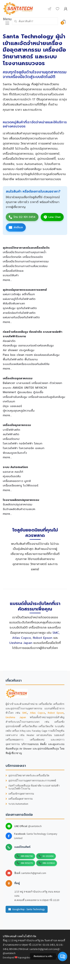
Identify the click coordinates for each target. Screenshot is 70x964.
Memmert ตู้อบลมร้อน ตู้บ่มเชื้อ (23, 392)
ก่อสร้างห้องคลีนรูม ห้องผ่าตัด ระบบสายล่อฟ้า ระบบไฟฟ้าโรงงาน (34, 787)
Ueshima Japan (20, 642)
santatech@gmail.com (33, 873)
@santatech (35, 826)
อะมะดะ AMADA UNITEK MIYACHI (25, 387)
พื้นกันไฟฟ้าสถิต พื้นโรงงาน (20, 359)
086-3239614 (49, 863)
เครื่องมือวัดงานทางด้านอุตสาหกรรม (26, 261)
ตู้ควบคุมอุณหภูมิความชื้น (19, 410)
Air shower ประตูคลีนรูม (18, 350)
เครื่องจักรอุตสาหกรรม (17, 378)
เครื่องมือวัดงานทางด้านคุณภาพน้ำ (24, 252)
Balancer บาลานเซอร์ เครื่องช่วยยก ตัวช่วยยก (32, 383)
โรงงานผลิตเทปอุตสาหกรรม (21, 500)
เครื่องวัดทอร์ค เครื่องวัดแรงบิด (23, 257)
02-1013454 (48, 856)
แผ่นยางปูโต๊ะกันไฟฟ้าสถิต (19, 299)
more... (7, 280)
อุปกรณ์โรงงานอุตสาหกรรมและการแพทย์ (32, 780)
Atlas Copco (21, 637)
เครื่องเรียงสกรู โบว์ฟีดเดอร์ (20, 485)
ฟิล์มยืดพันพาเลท (14, 303)
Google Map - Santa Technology (28, 909)
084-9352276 (27, 863)
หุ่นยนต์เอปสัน (12, 476)
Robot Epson (42, 637)
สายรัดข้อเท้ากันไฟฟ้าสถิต (19, 313)
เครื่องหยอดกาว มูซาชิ (17, 481)
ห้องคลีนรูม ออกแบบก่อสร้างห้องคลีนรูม (28, 345)
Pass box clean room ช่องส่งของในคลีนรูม (31, 355)
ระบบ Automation (15, 467)
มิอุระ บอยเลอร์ (12, 406)
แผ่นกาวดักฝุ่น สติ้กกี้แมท (19, 294)
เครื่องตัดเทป (11, 439)
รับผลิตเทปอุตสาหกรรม (17, 504)
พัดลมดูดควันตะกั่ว (15, 453)
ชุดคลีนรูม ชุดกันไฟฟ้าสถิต (20, 308)
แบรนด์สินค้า (11, 275)
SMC (55, 632)
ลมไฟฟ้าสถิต (11, 434)
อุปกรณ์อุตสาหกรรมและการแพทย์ (25, 289)
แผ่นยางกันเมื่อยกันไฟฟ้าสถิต (21, 317)
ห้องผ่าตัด (9, 341)
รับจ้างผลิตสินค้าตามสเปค (19, 509)
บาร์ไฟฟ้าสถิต (11, 429)
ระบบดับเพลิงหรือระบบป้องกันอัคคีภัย (26, 364)
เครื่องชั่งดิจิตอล (13, 271)
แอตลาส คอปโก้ (13, 472)
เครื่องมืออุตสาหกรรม (17, 425)
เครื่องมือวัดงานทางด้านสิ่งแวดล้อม (25, 266)
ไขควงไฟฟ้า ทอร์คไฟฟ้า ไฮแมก (22, 443)
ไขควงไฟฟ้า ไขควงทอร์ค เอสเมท (23, 448)
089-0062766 (27, 856)
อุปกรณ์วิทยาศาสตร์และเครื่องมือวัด (26, 247)
